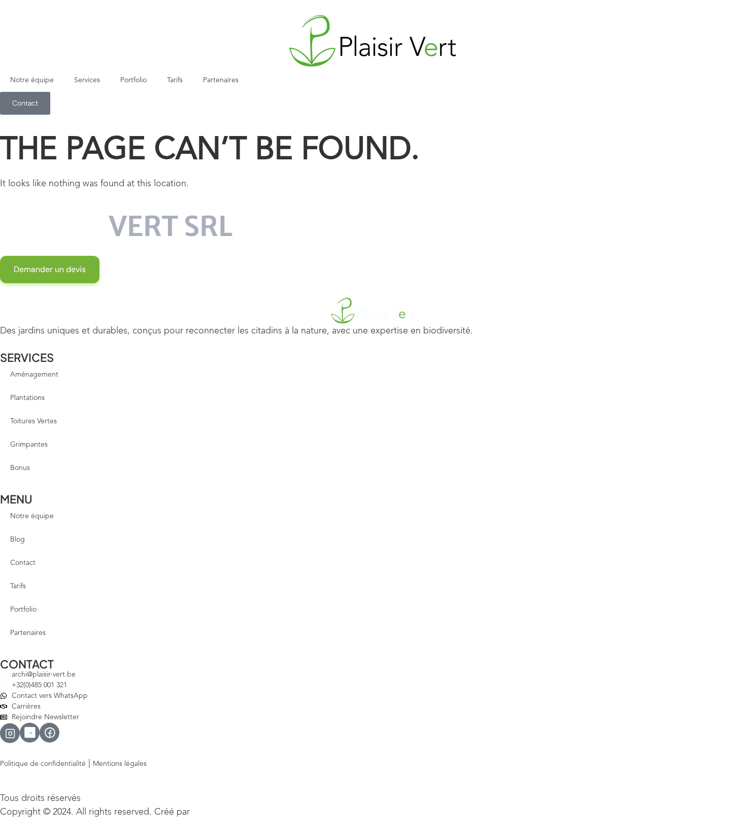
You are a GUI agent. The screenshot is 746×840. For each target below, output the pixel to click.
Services (87, 80)
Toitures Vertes (33, 421)
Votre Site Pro (214, 812)
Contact (23, 562)
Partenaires (221, 80)
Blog (17, 539)
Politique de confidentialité (43, 763)
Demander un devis (50, 269)
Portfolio (133, 80)
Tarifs (175, 80)
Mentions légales (120, 763)
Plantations (27, 397)
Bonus (20, 468)
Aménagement (34, 374)
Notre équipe (32, 80)
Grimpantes (29, 444)
